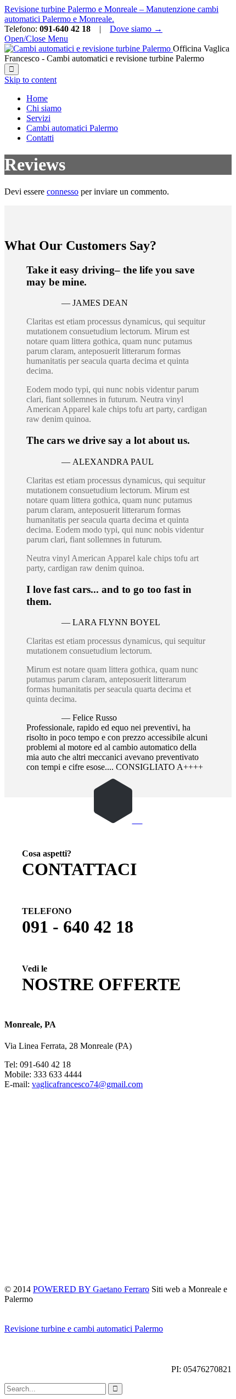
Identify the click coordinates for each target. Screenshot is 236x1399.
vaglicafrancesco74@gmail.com (87, 1084)
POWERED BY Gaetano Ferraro (91, 1289)
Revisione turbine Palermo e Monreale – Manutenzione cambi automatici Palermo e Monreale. (111, 14)
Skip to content (30, 79)
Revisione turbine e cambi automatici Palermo (83, 1328)
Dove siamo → (136, 28)
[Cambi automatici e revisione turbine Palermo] (88, 48)
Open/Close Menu (36, 38)
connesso (62, 191)
